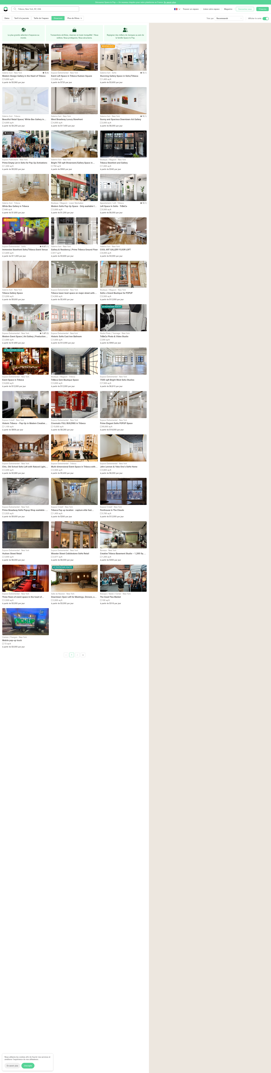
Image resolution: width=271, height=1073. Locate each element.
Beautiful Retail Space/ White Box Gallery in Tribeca (23, 119)
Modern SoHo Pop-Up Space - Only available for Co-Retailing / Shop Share (73, 206)
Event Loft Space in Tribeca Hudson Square (71, 76)
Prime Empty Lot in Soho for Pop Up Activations (24, 162)
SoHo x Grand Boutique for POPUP (116, 293)
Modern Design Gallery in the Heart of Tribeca (23, 76)
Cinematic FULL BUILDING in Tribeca (68, 423)
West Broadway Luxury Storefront (67, 119)
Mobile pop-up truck (12, 640)
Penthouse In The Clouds (112, 510)
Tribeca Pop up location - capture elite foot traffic (71, 510)
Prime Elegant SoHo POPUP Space (116, 423)
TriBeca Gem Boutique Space (65, 379)
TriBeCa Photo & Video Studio (114, 336)
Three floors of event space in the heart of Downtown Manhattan (22, 597)
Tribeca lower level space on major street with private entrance (73, 293)
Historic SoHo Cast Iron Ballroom (66, 336)
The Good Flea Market (110, 597)
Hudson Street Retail (12, 553)
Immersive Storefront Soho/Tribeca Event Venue (25, 249)
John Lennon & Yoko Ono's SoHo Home (118, 466)
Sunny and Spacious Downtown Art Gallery (120, 119)
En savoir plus (12, 1066)
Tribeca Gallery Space (12, 293)
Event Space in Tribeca (13, 379)
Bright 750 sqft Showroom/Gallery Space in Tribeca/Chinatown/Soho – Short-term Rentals (73, 162)
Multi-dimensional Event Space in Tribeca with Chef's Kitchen (73, 466)
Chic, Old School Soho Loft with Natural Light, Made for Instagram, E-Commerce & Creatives (24, 466)
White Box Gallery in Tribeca (15, 206)
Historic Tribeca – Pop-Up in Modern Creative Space (23, 423)
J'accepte (28, 1066)
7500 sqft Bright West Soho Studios (117, 379)
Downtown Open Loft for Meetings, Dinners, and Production (74, 597)
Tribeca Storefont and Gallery (114, 162)
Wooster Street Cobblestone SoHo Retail (70, 553)
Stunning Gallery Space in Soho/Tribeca (119, 76)
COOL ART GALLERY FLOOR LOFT (115, 249)
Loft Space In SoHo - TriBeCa (113, 206)
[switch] (266, 18)
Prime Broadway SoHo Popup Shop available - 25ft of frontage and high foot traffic (24, 510)
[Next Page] (83, 655)
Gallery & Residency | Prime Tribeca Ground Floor (74, 249)
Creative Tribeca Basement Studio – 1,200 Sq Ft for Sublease (123, 553)
